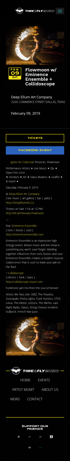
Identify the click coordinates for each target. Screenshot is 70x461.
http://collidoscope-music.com (24, 282)
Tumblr (31, 408)
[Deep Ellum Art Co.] (40, 436)
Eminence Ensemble (24, 225)
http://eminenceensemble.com (24, 234)
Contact (34, 399)
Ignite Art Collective (22, 162)
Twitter (59, 399)
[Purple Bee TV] (18, 436)
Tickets (35, 138)
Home (25, 380)
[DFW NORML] (40, 447)
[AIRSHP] (29, 447)
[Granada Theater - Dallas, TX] (51, 436)
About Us (50, 389)
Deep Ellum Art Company (31, 97)
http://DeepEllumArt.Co (20, 202)
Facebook (50, 399)
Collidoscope (16, 273)
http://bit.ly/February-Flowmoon (25, 213)
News (15, 399)
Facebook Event (35, 150)
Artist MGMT (23, 389)
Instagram (40, 408)
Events (44, 380)
